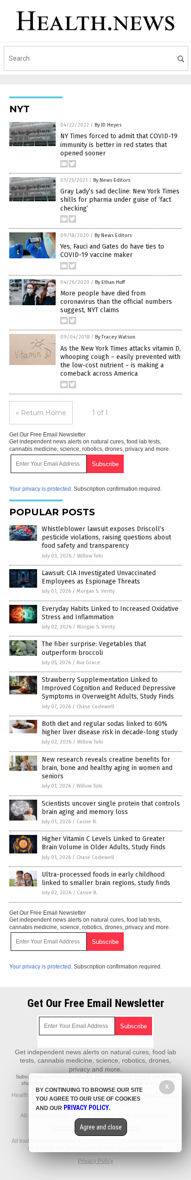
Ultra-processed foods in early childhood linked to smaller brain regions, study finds (106, 879)
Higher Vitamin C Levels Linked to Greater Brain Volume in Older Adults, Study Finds (104, 843)
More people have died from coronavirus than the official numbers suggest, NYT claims (116, 301)
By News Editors (111, 180)
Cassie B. (86, 822)
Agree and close (101, 1127)
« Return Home (41, 413)
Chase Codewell (95, 707)
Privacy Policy (95, 1161)
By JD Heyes (108, 125)
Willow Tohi (90, 556)
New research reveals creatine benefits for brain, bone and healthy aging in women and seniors (107, 768)
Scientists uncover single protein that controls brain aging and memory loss (111, 808)
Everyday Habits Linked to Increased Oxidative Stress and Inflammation (110, 613)
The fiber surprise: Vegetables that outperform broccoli (94, 648)
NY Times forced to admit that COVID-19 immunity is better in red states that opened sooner (119, 144)
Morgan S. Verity (95, 591)
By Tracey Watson (115, 337)
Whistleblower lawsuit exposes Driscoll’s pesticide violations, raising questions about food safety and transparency (106, 537)
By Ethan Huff (110, 282)
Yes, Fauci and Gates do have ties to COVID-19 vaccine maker (112, 251)
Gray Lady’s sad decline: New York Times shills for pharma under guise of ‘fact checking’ (119, 199)
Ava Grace (88, 663)
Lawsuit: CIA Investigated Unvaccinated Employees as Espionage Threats (99, 577)
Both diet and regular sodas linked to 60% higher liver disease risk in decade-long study (110, 728)
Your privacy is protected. (40, 489)
